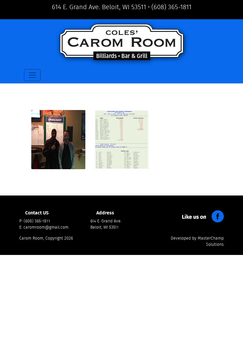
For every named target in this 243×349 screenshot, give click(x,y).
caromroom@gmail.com (45, 227)
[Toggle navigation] (32, 75)
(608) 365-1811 (171, 7)
